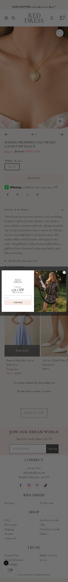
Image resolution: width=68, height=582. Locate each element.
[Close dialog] (64, 272)
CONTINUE (17, 302)
